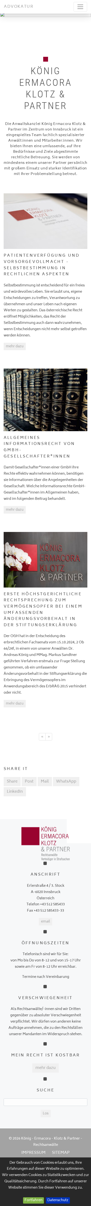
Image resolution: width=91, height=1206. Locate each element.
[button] (7, 27)
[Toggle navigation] (80, 7)
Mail (45, 781)
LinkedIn (15, 791)
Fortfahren (33, 1200)
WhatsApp (66, 781)
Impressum (33, 1152)
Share (12, 781)
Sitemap (61, 1152)
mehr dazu (15, 346)
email (45, 922)
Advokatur (18, 6)
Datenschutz (57, 1200)
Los (46, 1114)
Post (29, 781)
